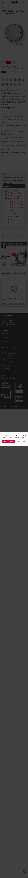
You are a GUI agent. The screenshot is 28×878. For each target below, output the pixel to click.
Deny (24, 441)
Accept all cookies (8, 441)
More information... (20, 437)
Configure (18, 441)
